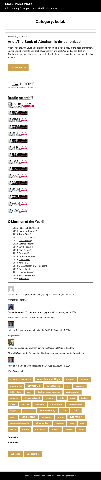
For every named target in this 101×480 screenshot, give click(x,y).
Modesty (61, 417)
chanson (12, 348)
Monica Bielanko (26, 275)
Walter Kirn (24, 278)
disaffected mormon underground (49, 392)
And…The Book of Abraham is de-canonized (44, 41)
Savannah (23, 253)
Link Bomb (28, 417)
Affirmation (84, 379)
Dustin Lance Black (72, 392)
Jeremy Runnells (26, 256)
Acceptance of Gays (48, 379)
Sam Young (24, 250)
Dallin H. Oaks (15, 392)
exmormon (49, 398)
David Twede (25, 269)
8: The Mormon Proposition (20, 379)
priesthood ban (40, 429)
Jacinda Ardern (26, 244)
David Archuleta (26, 237)
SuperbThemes (70, 476)
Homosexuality (47, 410)
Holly (10, 330)
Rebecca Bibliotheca (28, 228)
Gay (12, 404)
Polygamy (25, 429)
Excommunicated (32, 398)
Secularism (55, 429)
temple (81, 429)
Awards (24, 98)
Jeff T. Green (25, 240)
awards (34, 385)
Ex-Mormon (14, 398)
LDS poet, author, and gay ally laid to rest (40, 294)
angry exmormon (16, 386)
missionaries (46, 417)
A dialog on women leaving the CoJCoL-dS (35, 330)
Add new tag (70, 379)
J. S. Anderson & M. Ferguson (32, 266)
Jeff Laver (12, 294)
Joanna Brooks (26, 272)
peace (72, 423)
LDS (64, 410)
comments (80, 386)
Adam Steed (24, 234)
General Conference (75, 404)
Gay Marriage (39, 404)
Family (72, 398)
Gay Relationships (56, 404)
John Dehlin (24, 259)
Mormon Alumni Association (19, 423)
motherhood (60, 423)
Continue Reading (18, 67)
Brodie (13, 98)
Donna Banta (14, 312)
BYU (68, 386)
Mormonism (42, 423)
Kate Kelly (23, 263)
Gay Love (25, 404)
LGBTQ (12, 417)
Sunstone (68, 429)
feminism (84, 398)
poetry (82, 423)
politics (13, 429)
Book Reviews (53, 386)
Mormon (76, 417)
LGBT (75, 410)
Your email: (13, 442)
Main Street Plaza (18, 4)
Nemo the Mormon (27, 231)
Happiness (14, 411)
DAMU (29, 392)
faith (62, 398)
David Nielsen (25, 247)
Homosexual (29, 411)
